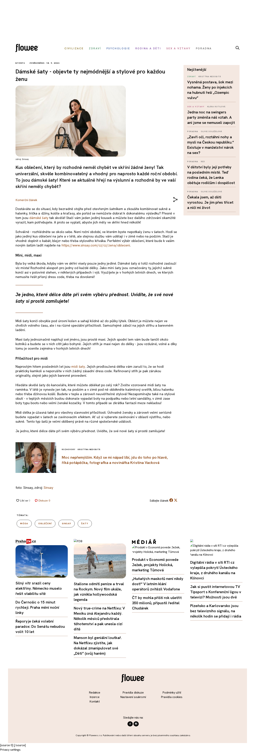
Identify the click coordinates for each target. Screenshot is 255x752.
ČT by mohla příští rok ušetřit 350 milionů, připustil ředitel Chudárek (157, 603)
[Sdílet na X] (176, 500)
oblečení (45, 523)
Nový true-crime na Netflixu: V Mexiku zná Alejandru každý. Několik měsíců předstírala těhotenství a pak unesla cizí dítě (99, 618)
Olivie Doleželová (211, 131)
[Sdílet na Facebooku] (171, 501)
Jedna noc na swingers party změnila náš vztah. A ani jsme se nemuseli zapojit (211, 117)
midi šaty (78, 366)
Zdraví (191, 76)
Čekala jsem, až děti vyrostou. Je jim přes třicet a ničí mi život (210, 202)
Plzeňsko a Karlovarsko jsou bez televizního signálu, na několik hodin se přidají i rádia (215, 611)
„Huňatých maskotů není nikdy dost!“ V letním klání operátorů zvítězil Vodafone (157, 584)
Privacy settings (10, 750)
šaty (84, 523)
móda (24, 523)
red (203, 161)
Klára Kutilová (216, 106)
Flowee (28, 48)
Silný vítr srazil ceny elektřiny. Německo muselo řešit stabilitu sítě (38, 588)
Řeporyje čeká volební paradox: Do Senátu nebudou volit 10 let (40, 626)
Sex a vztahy (195, 106)
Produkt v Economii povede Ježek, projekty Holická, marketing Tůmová (155, 564)
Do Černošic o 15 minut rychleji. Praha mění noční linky (37, 607)
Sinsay (48, 487)
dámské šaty (38, 218)
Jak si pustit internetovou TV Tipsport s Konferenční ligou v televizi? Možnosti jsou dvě (215, 592)
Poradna (192, 131)
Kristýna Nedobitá (209, 76)
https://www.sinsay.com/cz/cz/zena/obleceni (96, 245)
